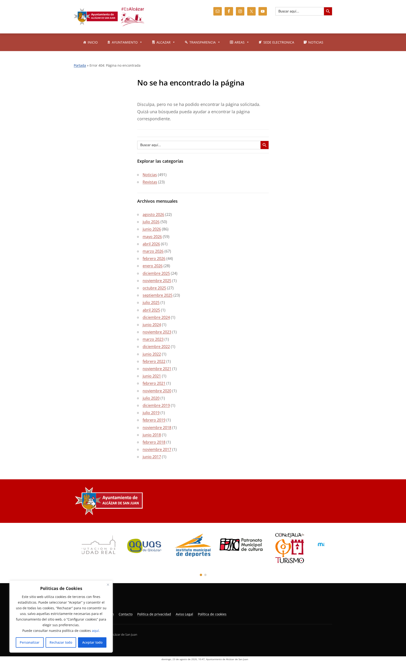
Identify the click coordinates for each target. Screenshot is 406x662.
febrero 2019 (154, 420)
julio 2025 (151, 302)
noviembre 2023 (157, 332)
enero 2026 (153, 265)
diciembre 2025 (156, 273)
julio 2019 (151, 412)
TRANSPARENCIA (202, 42)
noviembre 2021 (157, 368)
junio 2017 (152, 456)
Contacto (126, 614)
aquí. (96, 630)
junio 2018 (152, 434)
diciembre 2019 (156, 405)
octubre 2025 (154, 288)
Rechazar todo (61, 642)
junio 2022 (152, 354)
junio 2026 (152, 229)
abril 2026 (151, 243)
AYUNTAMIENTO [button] (125, 42)
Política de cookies (212, 614)
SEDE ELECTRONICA (278, 42)
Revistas (150, 182)
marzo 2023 (153, 339)
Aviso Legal (184, 614)
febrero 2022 (154, 361)
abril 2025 (151, 310)
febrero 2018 (154, 442)
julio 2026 (151, 221)
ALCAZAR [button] (163, 42)
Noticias (150, 174)
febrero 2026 (154, 258)
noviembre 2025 (157, 280)
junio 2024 (152, 324)
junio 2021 (152, 376)
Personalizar (29, 642)
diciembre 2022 (156, 346)
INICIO (93, 42)
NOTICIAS (315, 42)
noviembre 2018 (157, 427)
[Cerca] (108, 584)
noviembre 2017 (157, 449)
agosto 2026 (153, 214)
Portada (80, 65)
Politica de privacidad (154, 614)
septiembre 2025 (157, 295)
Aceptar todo (92, 642)
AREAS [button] (239, 42)
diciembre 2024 (156, 317)
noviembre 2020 (157, 390)
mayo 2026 (152, 236)
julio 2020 (151, 398)
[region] (61, 617)
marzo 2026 (153, 251)
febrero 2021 (154, 383)
